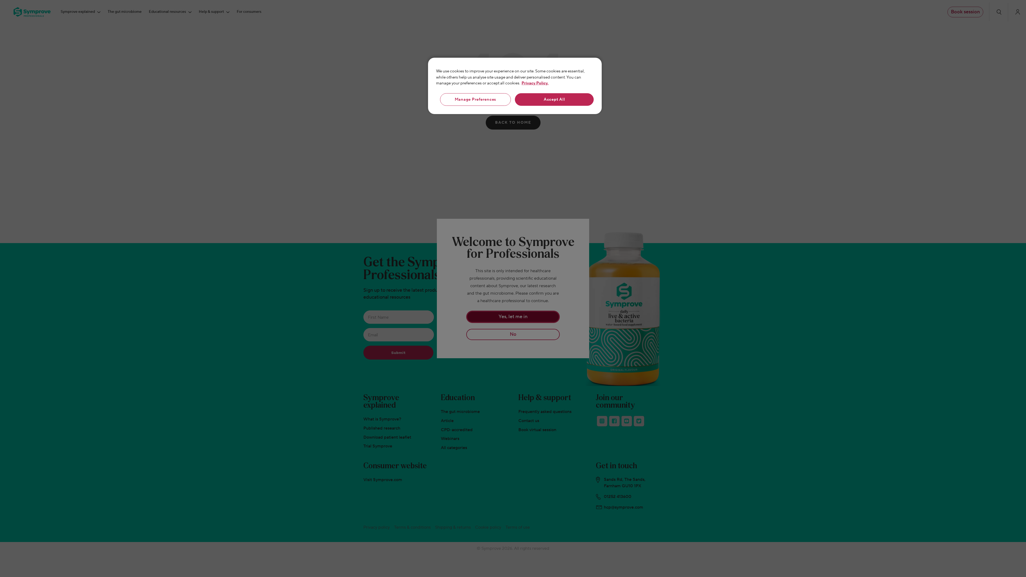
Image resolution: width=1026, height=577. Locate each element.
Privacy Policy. (535, 83)
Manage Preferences (475, 99)
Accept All (554, 99)
